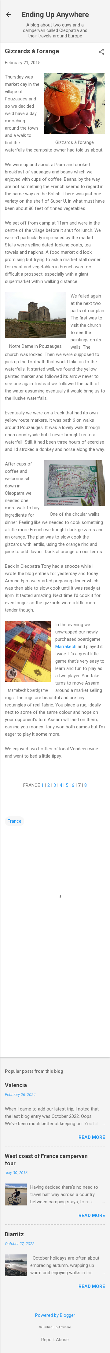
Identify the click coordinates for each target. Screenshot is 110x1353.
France (14, 821)
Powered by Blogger (55, 1315)
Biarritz (14, 1234)
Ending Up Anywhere (55, 14)
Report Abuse (55, 1339)
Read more (92, 1137)
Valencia (16, 1085)
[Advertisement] (55, 1009)
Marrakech (65, 646)
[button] (101, 52)
